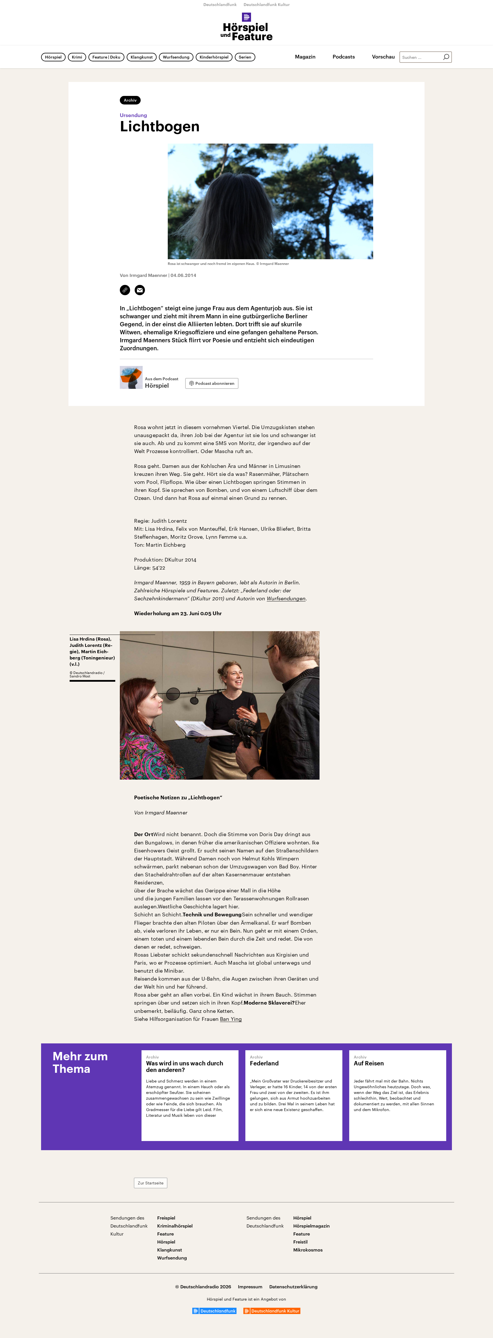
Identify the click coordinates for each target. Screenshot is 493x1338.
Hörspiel (53, 57)
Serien (245, 57)
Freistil (300, 1241)
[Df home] (214, 1312)
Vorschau (383, 56)
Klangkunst (142, 57)
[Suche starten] (446, 57)
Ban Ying (231, 1019)
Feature (165, 1233)
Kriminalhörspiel (175, 1225)
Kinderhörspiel (214, 57)
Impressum (250, 1286)
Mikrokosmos (308, 1249)
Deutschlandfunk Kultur (267, 4)
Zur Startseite (150, 1182)
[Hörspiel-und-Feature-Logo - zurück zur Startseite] (246, 27)
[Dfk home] (271, 1312)
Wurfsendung (176, 57)
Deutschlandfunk (220, 4)
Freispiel (166, 1217)
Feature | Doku (106, 57)
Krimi (77, 57)
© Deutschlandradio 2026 (203, 1286)
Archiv (130, 100)
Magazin (305, 56)
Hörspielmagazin (311, 1225)
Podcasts (344, 56)
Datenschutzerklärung (293, 1286)
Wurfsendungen (286, 598)
